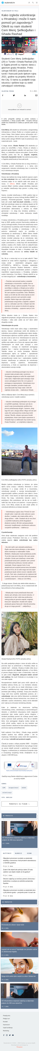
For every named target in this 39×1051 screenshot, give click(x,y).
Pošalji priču (6, 1015)
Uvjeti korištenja (7, 1027)
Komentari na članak (18, 804)
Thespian (19, 1047)
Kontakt (5, 1021)
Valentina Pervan (8, 91)
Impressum (6, 1024)
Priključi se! (6, 1018)
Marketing (6, 1030)
